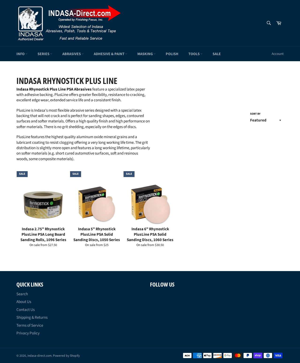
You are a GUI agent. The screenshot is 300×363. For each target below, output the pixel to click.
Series (44, 54)
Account (278, 53)
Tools (194, 54)
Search (22, 294)
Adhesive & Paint (109, 54)
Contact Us (25, 310)
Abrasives (72, 54)
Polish (172, 54)
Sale (217, 54)
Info (20, 54)
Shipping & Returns (32, 317)
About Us (23, 302)
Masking (145, 54)
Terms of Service (29, 325)
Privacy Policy (28, 333)
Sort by (255, 114)
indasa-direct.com (39, 355)
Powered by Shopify (66, 355)
